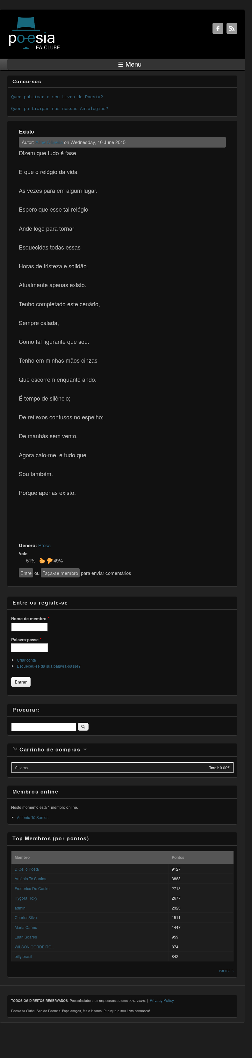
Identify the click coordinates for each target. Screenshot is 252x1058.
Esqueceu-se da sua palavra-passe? (49, 666)
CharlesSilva (26, 917)
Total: (214, 768)
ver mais (226, 970)
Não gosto (50, 560)
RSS (232, 28)
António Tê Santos (32, 817)
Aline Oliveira (49, 142)
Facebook (217, 28)
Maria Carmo (26, 927)
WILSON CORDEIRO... (34, 946)
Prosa (44, 545)
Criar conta (26, 660)
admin (20, 907)
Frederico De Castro (32, 888)
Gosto (42, 560)
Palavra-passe (26, 639)
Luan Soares (26, 936)
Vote (23, 553)
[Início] (34, 49)
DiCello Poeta (27, 869)
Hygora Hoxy (26, 898)
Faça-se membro (60, 572)
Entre (26, 572)
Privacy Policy (162, 1000)
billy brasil (23, 956)
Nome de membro (30, 618)
